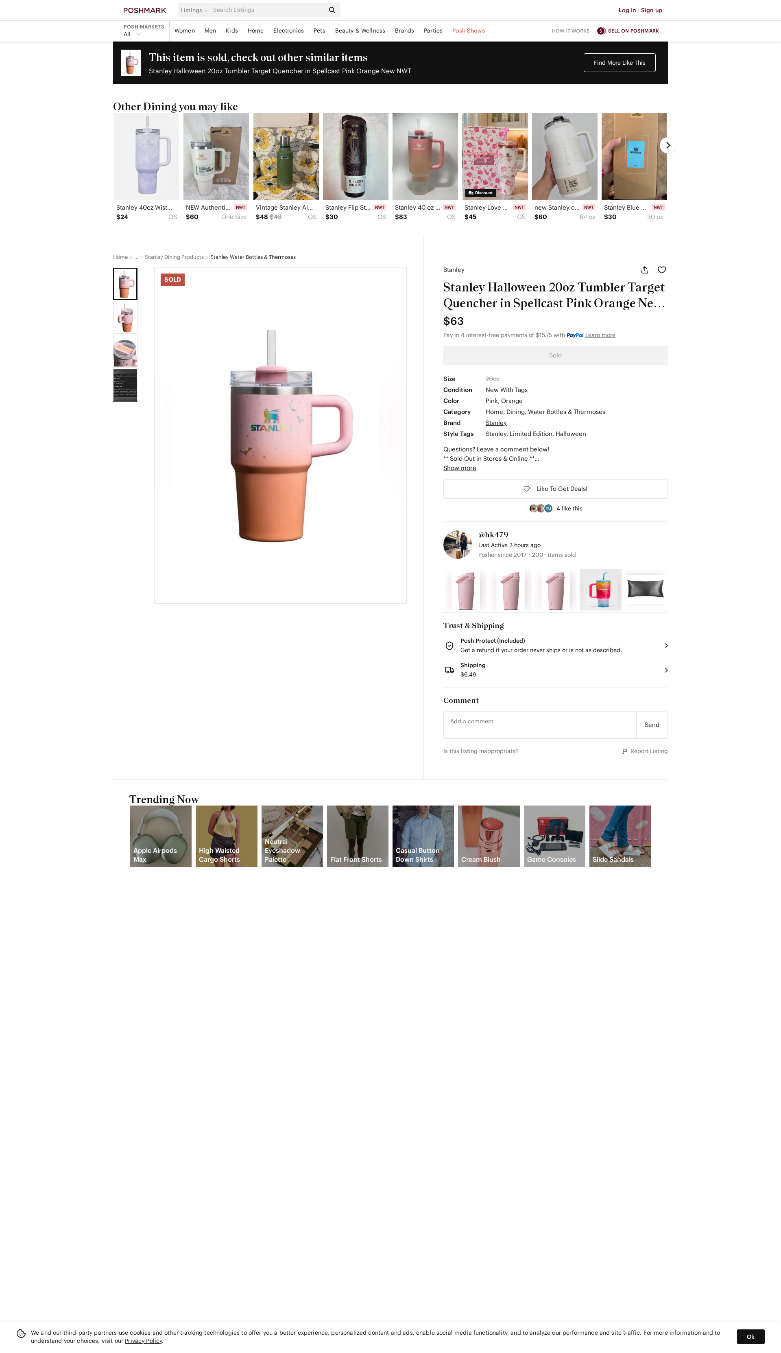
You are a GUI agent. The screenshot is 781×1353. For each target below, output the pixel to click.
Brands (404, 30)
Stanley (454, 270)
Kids (232, 30)
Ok (751, 1336)
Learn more (600, 335)
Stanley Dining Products (174, 257)
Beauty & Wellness (360, 30)
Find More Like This (620, 62)
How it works (571, 31)
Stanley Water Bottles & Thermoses (253, 257)
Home (256, 30)
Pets (319, 30)
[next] (668, 145)
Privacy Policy (143, 1340)
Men (210, 30)
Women (185, 30)
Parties (433, 30)
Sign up (651, 10)
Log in (627, 10)
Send (652, 725)
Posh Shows (468, 30)
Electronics (288, 30)
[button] (195, 10)
